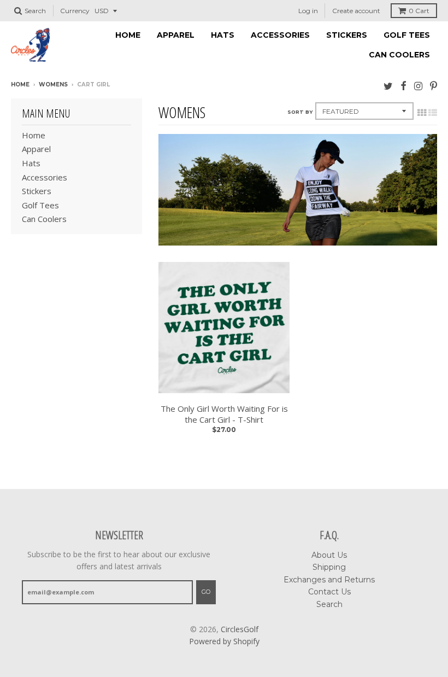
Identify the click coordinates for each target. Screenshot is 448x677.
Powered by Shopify (224, 641)
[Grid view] (421, 113)
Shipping (329, 567)
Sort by (300, 112)
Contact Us (329, 592)
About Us (329, 555)
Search (329, 604)
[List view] (432, 113)
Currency (75, 11)
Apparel (175, 35)
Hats (222, 35)
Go (206, 592)
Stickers (346, 35)
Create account (356, 11)
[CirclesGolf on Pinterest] (433, 86)
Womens (53, 84)
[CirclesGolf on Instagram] (418, 86)
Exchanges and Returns (329, 580)
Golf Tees (407, 35)
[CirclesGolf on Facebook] (403, 86)
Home (127, 35)
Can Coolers (399, 55)
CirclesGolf (239, 629)
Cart (419, 11)
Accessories (280, 35)
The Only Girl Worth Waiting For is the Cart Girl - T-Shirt (224, 414)
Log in (308, 11)
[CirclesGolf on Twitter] (388, 86)
